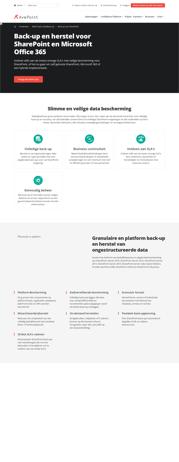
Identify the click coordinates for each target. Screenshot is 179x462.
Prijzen (128, 16)
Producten (24, 26)
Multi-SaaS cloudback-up (43, 26)
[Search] (57, 5)
